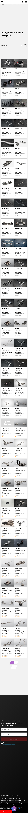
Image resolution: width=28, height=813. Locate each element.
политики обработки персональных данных (14, 743)
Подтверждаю (6, 811)
